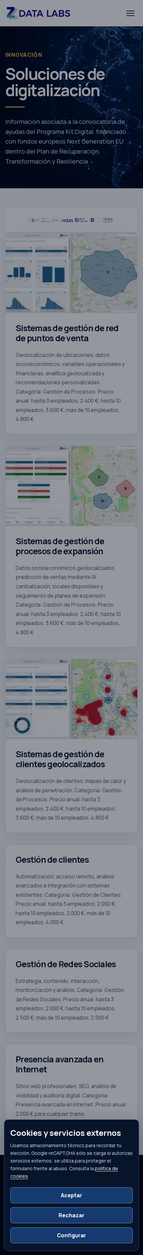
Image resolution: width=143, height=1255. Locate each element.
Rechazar (71, 1215)
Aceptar (71, 1195)
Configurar (71, 1235)
